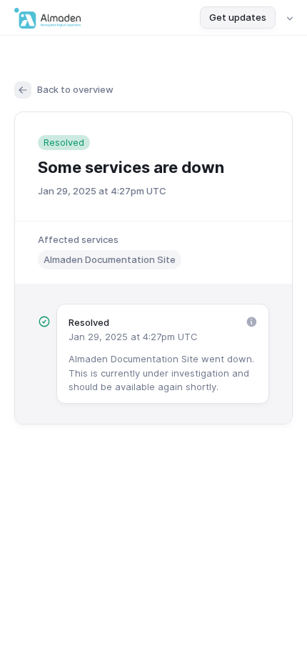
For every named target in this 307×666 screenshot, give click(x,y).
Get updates (237, 17)
